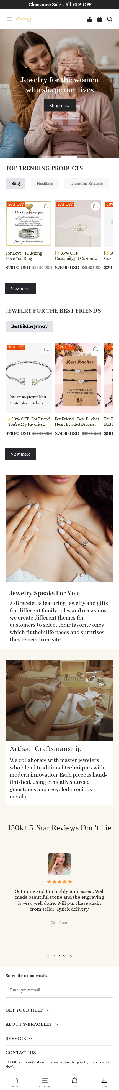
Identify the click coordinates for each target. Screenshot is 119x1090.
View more (20, 288)
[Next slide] (71, 956)
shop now (59, 105)
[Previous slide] (48, 956)
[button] (9, 19)
